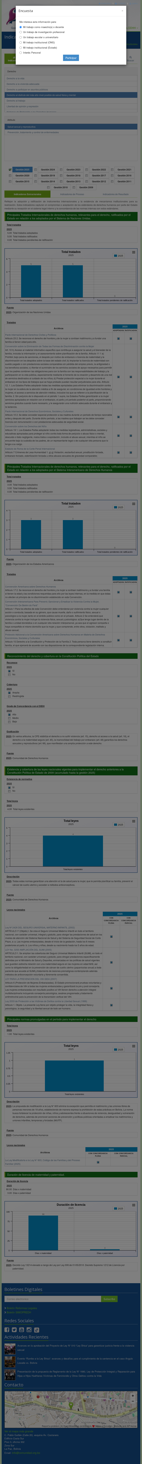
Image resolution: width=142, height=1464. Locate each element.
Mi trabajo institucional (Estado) (40, 47)
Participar (71, 58)
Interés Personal (32, 52)
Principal (106, 3)
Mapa (134, 3)
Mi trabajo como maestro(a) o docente (43, 27)
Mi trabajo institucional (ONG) (39, 42)
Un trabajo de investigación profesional (44, 32)
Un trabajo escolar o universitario (40, 37)
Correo (121, 3)
